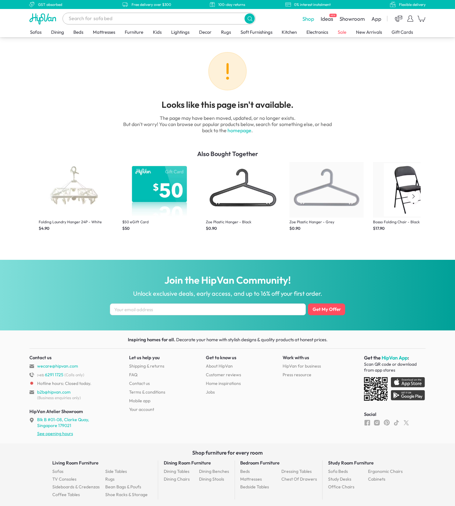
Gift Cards (402, 32)
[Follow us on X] (406, 422)
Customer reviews (223, 374)
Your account (141, 409)
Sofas (35, 32)
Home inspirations (223, 383)
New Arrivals (369, 32)
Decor (205, 32)
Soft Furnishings (256, 32)
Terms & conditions (147, 392)
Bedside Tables (254, 487)
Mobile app (139, 400)
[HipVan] (43, 19)
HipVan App (395, 358)
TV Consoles (64, 479)
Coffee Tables (66, 494)
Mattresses (104, 32)
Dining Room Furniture (187, 463)
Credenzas (76, 487)
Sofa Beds (338, 471)
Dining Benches (214, 471)
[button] (250, 18)
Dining (57, 32)
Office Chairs (341, 487)
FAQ (133, 374)
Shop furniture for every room (227, 452)
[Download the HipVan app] (395, 390)
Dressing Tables (296, 471)
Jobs (210, 392)
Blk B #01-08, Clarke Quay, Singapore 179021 (63, 422)
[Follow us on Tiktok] (396, 422)
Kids (157, 32)
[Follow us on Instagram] (377, 422)
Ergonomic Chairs (385, 471)
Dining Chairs (177, 479)
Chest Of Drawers (299, 479)
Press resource (297, 374)
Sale (342, 32)
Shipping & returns (146, 366)
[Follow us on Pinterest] (387, 422)
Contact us (139, 383)
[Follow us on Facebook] (367, 422)
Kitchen (289, 32)
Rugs (226, 32)
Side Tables (116, 471)
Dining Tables (176, 471)
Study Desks (339, 479)
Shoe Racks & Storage (126, 494)
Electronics (317, 32)
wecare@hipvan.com (57, 366)
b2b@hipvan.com (54, 392)
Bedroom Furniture (260, 463)
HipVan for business (302, 366)
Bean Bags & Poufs (123, 487)
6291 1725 (50, 374)
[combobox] (159, 18)
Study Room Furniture (351, 463)
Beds (78, 32)
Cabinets (376, 479)
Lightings (180, 32)
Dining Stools (211, 479)
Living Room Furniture (75, 463)
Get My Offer (327, 309)
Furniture (134, 32)
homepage (239, 130)
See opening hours (55, 433)
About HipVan (219, 366)
